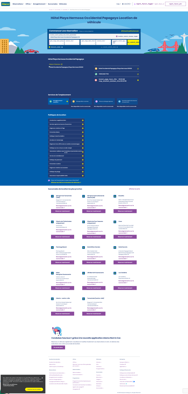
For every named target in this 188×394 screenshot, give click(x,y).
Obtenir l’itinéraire (55, 64)
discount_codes (55, 47)
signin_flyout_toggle (144, 4)
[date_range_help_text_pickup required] (56, 42)
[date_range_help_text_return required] (88, 42)
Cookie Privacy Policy (8, 385)
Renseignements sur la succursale (63, 206)
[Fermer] (42, 378)
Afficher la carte (134, 189)
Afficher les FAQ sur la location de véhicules (65, 182)
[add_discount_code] (49, 47)
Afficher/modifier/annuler (130, 31)
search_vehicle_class (109, 47)
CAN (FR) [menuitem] (127, 4)
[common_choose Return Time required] (103, 42)
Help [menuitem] (118, 4)
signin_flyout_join (175, 4)
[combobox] (94, 36)
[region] (23, 384)
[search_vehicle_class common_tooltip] (117, 47)
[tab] (58, 101)
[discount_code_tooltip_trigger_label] (62, 47)
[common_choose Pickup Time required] (72, 42)
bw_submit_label (133, 42)
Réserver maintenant (62, 211)
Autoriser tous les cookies (34, 389)
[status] (65, 37)
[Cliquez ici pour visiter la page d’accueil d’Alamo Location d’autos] (5, 4)
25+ (114, 43)
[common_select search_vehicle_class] (101, 47)
